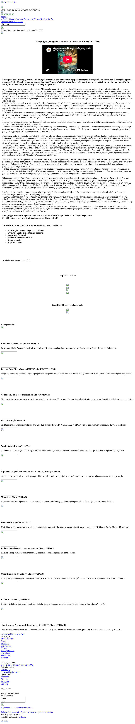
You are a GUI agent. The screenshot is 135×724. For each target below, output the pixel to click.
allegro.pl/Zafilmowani (10, 672)
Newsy (37, 19)
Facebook (5, 677)
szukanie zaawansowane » (12, 21)
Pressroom (5, 655)
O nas (12, 19)
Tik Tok (4, 684)
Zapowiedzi (28, 19)
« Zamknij (5, 19)
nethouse (22, 717)
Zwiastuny (5, 653)
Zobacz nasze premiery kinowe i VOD (17, 665)
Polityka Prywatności (10, 712)
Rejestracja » (6, 708)
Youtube (4, 679)
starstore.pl (5, 669)
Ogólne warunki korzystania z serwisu (37, 712)
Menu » (4, 17)
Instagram (5, 681)
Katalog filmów (47, 19)
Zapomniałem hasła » (23, 708)
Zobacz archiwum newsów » (13, 634)
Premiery (19, 19)
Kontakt (4, 658)
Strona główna (7, 639)
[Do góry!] (8, 2)
